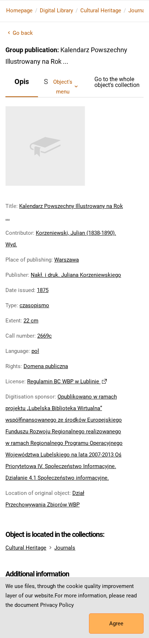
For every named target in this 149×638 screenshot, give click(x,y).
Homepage (19, 10)
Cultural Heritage (100, 10)
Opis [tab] (21, 81)
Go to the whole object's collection (117, 82)
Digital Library (56, 10)
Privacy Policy (57, 605)
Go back (23, 33)
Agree (116, 623)
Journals (64, 548)
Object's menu (62, 87)
